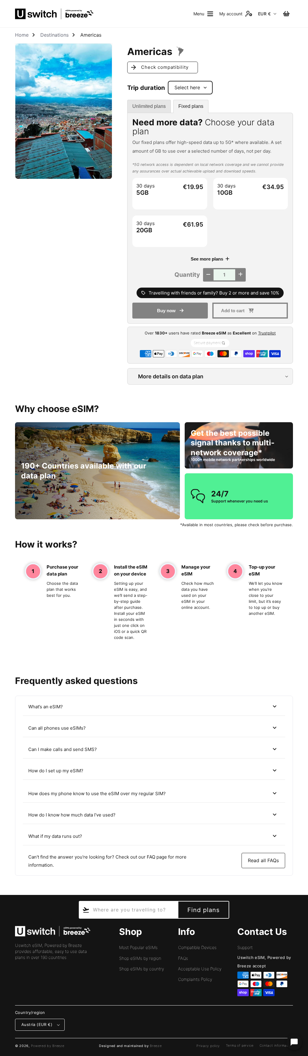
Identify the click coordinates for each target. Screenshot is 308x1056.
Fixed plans (190, 106)
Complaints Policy (195, 979)
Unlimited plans (149, 106)
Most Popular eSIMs (138, 947)
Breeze (156, 1046)
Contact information (276, 1045)
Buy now (166, 310)
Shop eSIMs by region (140, 958)
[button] (203, 13)
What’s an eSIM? (153, 706)
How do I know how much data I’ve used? (153, 814)
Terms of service (240, 1045)
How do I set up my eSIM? (153, 770)
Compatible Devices (197, 947)
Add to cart (233, 310)
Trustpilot (267, 333)
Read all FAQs (263, 860)
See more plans (207, 258)
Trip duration (146, 87)
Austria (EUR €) (36, 1024)
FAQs (183, 958)
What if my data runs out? (153, 836)
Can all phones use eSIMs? (153, 728)
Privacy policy (208, 1046)
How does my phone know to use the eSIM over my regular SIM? (153, 793)
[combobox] (128, 910)
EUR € (264, 13)
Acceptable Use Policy (199, 968)
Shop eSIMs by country (141, 968)
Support (245, 947)
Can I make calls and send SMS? (153, 749)
